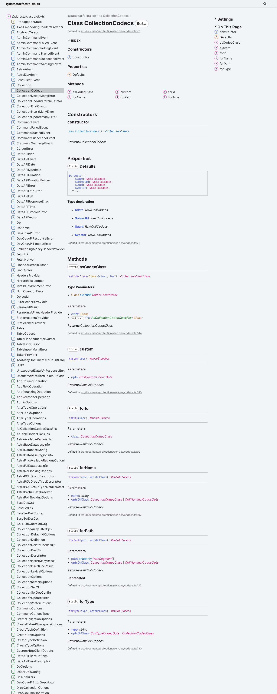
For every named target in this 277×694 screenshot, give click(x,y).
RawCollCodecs (95, 178)
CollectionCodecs (116, 16)
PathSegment (102, 559)
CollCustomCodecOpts (95, 377)
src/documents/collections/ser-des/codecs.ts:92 (110, 451)
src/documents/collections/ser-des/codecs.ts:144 (111, 333)
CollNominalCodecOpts (141, 499)
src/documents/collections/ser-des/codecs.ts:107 (111, 514)
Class (92, 276)
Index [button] (75, 40)
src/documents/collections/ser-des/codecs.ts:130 (111, 648)
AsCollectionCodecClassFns (111, 318)
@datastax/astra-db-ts (23, 4)
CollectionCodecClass (135, 276)
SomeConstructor (104, 295)
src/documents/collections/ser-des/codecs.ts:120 (111, 585)
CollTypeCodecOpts (104, 633)
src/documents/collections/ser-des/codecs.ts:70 (110, 31)
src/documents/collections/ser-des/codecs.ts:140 (111, 392)
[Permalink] (92, 122)
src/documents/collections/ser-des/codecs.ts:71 (110, 242)
